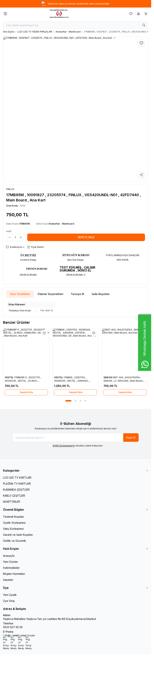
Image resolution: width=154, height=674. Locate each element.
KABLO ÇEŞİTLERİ (14, 495)
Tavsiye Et (77, 294)
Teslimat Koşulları (13, 516)
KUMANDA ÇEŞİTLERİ (16, 489)
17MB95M (24, 223)
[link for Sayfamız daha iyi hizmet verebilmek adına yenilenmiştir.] (75, 4)
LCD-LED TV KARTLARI (17, 477)
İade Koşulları (101, 294)
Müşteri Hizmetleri (14, 573)
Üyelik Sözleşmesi (14, 522)
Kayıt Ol (131, 437)
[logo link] (67, 13)
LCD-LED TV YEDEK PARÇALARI (34, 31)
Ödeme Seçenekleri (50, 294)
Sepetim (8, 579)
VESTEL (125, 377)
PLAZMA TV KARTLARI (17, 483)
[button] (66, 401)
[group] (75, 108)
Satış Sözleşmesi (13, 528)
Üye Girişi (9, 600)
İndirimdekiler (11, 567)
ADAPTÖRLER (11, 501)
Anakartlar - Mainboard (68, 31)
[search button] (144, 25)
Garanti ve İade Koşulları (18, 534)
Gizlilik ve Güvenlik (14, 540)
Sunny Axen (28, 377)
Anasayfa (8, 555)
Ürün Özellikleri (20, 294)
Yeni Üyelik (10, 594)
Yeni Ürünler (10, 561)
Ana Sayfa (8, 31)
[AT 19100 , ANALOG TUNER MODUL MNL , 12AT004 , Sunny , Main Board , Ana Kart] (43, 351)
